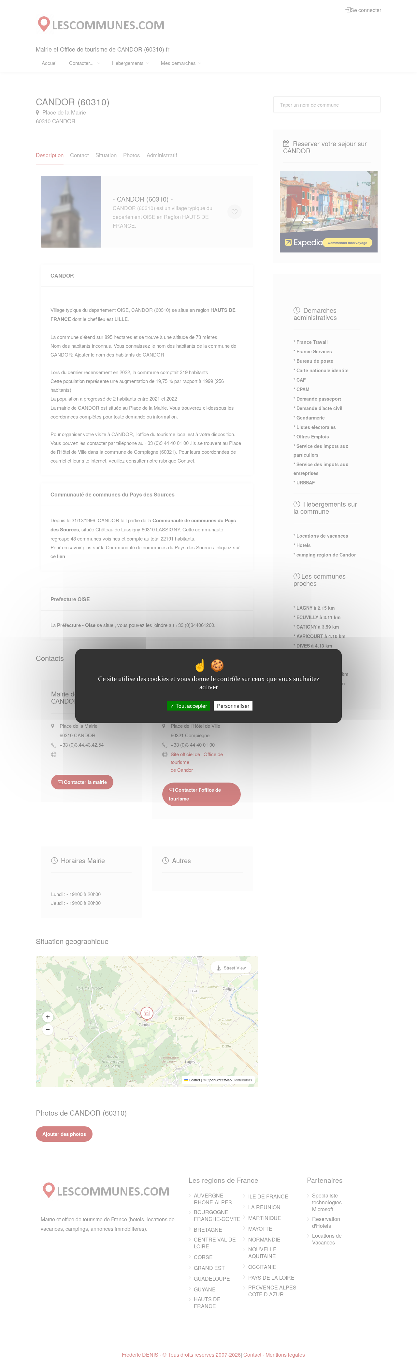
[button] (47, 1016)
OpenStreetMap (219, 1079)
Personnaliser (233, 705)
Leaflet (194, 1079)
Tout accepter (190, 705)
